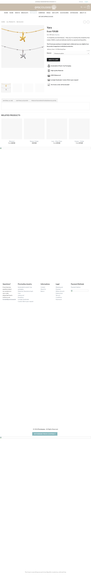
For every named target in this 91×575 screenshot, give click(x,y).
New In (17, 13)
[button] (81, 7)
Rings (48, 13)
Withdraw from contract (45, 434)
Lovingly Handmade (23, 299)
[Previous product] (88, 22)
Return (42, 291)
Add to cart (53, 59)
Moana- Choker (34, 141)
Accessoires (64, 13)
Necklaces (33, 13)
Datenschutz (59, 293)
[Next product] (84, 22)
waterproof (21, 295)
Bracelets (24, 13)
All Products (11, 22)
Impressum (59, 299)
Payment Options (76, 287)
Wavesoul (11, 141)
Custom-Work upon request (25, 301)
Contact (43, 287)
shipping (57, 34)
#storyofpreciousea (46, 16)
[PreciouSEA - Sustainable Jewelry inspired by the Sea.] (45, 7)
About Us (83, 13)
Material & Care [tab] (8, 100)
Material (49, 53)
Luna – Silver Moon (56, 141)
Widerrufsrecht (60, 291)
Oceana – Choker (79, 141)
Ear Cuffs (55, 13)
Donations (21, 297)
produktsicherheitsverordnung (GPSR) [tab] (43, 100)
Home (6, 13)
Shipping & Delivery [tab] (22, 100)
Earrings (42, 13)
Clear (88, 50)
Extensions (74, 13)
